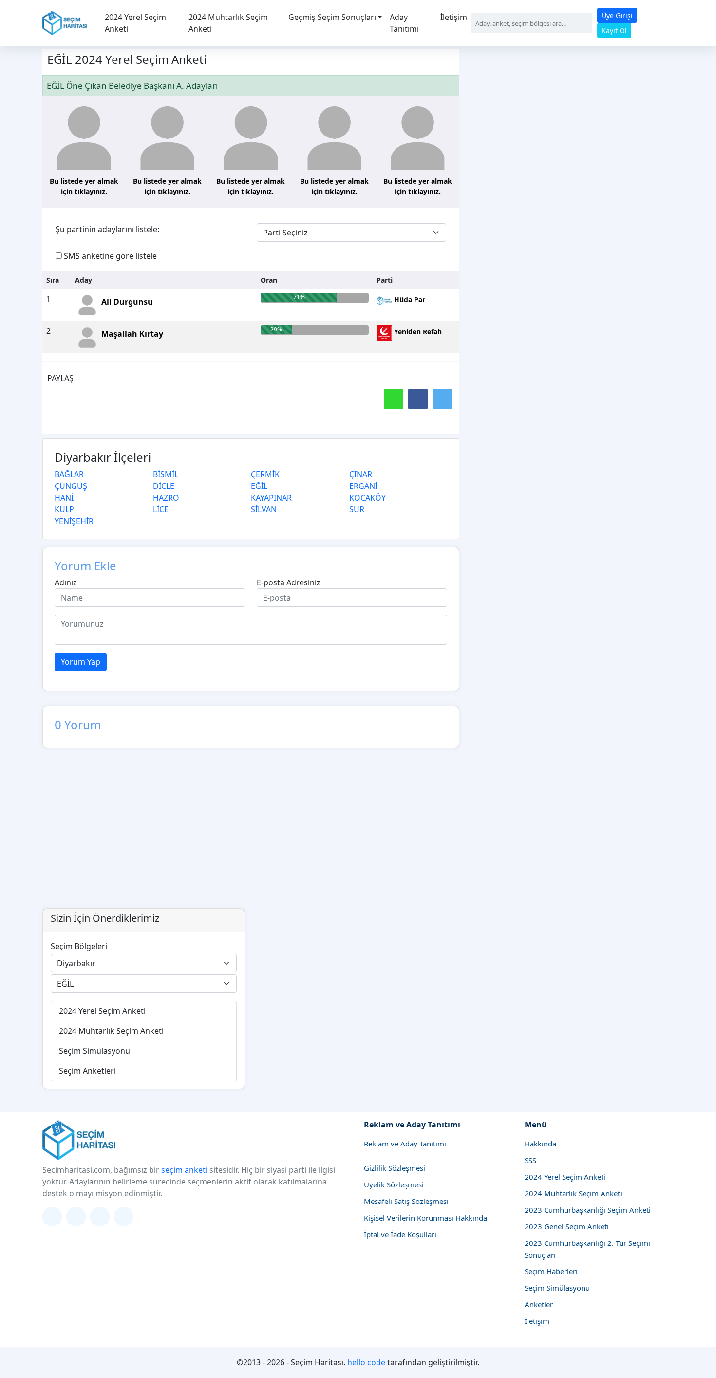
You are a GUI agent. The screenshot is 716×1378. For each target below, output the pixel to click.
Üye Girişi (617, 15)
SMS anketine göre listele (110, 256)
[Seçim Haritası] (64, 23)
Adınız (66, 582)
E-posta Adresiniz (288, 582)
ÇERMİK (265, 474)
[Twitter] (52, 1216)
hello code (366, 1362)
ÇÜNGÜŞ (71, 486)
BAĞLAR (69, 474)
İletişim (453, 17)
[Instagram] (76, 1216)
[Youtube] (123, 1216)
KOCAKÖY (367, 497)
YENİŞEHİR (74, 521)
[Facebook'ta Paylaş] (418, 399)
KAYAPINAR (271, 497)
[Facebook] (100, 1216)
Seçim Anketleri (87, 1071)
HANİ (64, 497)
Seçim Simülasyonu (94, 1051)
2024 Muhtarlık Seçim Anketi (228, 23)
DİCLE (163, 486)
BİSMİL (165, 474)
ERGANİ (363, 486)
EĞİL (259, 486)
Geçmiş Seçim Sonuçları (332, 17)
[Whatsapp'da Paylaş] (393, 399)
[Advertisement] (358, 835)
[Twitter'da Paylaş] (442, 399)
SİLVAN (264, 509)
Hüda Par (408, 299)
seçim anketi (184, 1170)
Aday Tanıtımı (404, 23)
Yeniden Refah (417, 331)
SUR (356, 509)
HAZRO (166, 497)
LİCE (161, 509)
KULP (64, 509)
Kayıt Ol (614, 30)
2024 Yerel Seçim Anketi (135, 23)
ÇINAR (360, 474)
